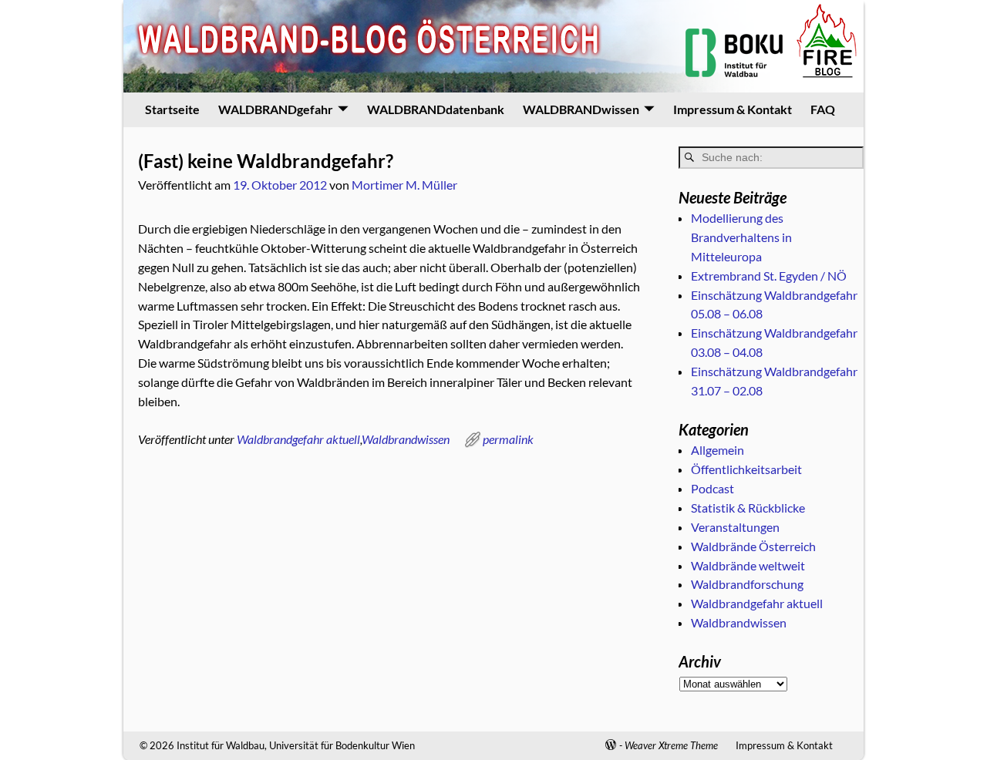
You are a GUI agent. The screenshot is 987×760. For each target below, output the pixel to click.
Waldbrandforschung (747, 584)
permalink (508, 439)
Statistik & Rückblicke (748, 507)
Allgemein (717, 449)
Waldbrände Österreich (753, 546)
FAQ (822, 109)
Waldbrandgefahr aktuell (298, 439)
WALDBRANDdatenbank (435, 109)
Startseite (172, 109)
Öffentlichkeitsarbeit (746, 469)
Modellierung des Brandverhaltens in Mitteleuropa (741, 237)
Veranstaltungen (735, 527)
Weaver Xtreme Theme (671, 745)
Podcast (712, 488)
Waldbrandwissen (406, 439)
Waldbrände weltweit (748, 565)
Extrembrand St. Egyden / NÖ (769, 275)
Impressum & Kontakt (732, 109)
